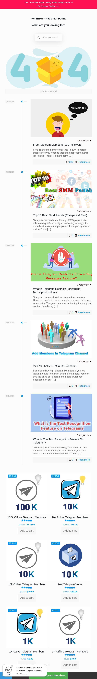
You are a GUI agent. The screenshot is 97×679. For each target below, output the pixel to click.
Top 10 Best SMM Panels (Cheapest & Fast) (60, 215)
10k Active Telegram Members (70, 517)
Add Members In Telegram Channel (54, 365)
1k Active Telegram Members (26, 651)
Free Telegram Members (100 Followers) (57, 144)
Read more (84, 162)
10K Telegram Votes (70, 584)
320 (71, 162)
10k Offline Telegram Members (26, 584)
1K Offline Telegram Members (70, 651)
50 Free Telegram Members (48, 675)
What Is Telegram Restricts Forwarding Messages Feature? (56, 290)
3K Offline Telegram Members (29, 671)
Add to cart (26, 530)
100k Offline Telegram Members (26, 517)
